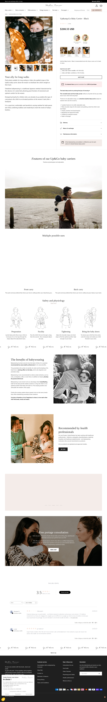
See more (63, 449)
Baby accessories (19, 10)
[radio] (63, 52)
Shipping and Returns (79, 10)
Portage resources (44, 10)
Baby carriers (8, 10)
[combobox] (16, 602)
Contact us (40, 673)
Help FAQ (39, 670)
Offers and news (32, 10)
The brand (54, 10)
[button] (101, 5)
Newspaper (64, 10)
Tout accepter (29, 694)
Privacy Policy (40, 679)
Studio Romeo (11, 696)
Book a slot (53, 549)
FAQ (88, 10)
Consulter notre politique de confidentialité (12, 689)
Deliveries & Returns (42, 676)
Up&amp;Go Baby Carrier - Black (15, 14)
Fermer (7, 694)
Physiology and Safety (69, 674)
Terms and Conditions (43, 682)
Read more (53, 303)
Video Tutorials (67, 671)
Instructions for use (68, 665)
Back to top (53, 653)
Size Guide (65, 668)
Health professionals (68, 677)
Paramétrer (18, 694)
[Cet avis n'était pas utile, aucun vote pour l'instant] (95, 623)
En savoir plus (74, 617)
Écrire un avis (64, 592)
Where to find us (67, 681)
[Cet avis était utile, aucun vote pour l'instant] (92, 638)
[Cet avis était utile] (92, 623)
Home (6, 14)
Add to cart (81, 77)
